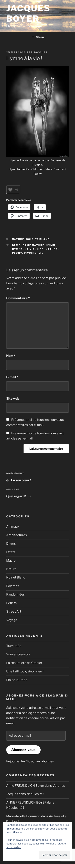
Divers (11, 543)
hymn (50, 245)
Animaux (12, 526)
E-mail (12, 377)
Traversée (13, 646)
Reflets (11, 603)
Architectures (16, 535)
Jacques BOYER (28, 13)
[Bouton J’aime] (10, 190)
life (40, 249)
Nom (10, 356)
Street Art (13, 611)
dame (16, 245)
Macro (11, 560)
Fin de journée (16, 680)
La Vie (30, 249)
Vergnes (58, 786)
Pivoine (30, 252)
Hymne (17, 249)
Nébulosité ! (35, 794)
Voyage (11, 620)
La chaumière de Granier (24, 663)
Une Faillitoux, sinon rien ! (25, 671)
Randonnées (15, 594)
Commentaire (18, 298)
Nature (18, 239)
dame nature (34, 245)
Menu (40, 37)
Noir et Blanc (38, 239)
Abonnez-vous (23, 750)
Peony (17, 252)
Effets (10, 552)
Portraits (12, 586)
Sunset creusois (18, 654)
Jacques (41, 52)
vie (41, 252)
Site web (12, 398)
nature (52, 249)
